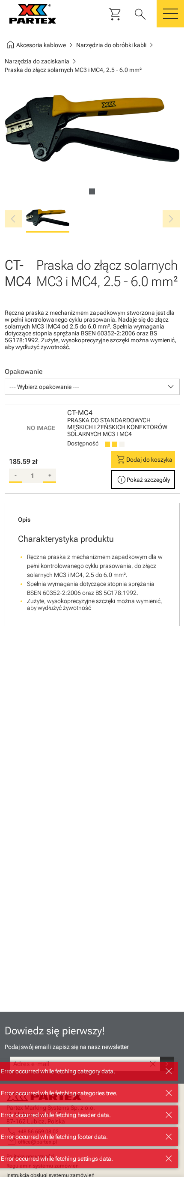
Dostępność (82, 443)
